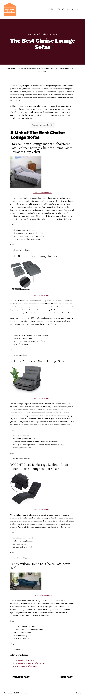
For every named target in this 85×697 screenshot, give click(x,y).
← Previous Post (20, 677)
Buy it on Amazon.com (42, 193)
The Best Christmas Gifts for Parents (30, 663)
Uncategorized (34, 34)
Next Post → (67, 677)
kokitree (24, 693)
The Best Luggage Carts (24, 660)
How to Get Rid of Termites (26, 666)
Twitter (79, 693)
